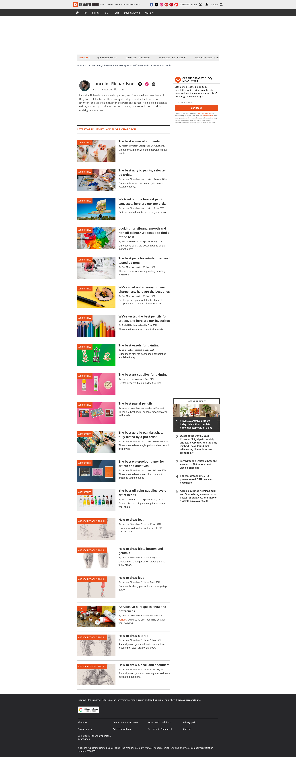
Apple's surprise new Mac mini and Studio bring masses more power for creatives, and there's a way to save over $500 (198, 496)
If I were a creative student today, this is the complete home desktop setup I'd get (196, 424)
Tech (116, 12)
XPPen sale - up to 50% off (172, 57)
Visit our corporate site (188, 699)
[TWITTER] (140, 84)
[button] (217, 4)
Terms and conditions (159, 722)
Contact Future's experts (125, 722)
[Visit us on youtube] (166, 4)
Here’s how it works (162, 65)
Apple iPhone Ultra (107, 57)
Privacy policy (190, 722)
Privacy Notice (207, 115)
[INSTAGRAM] (146, 84)
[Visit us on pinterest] (171, 4)
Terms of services (205, 113)
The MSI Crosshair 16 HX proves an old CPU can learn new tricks (196, 479)
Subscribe (184, 4)
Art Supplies (84, 142)
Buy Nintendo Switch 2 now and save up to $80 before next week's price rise (198, 464)
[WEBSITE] (153, 84)
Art (85, 12)
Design (96, 12)
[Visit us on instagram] (161, 4)
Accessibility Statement (160, 729)
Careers (187, 729)
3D (106, 12)
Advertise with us (122, 729)
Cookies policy (85, 729)
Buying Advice (132, 12)
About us (82, 722)
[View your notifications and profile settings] (207, 5)
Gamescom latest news (137, 57)
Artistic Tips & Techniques (91, 521)
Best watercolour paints (208, 57)
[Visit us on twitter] (156, 4)
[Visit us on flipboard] (176, 4)
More (148, 12)
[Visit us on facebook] (151, 4)
